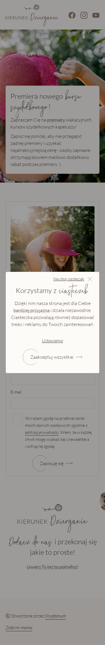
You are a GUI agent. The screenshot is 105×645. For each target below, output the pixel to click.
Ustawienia (52, 341)
